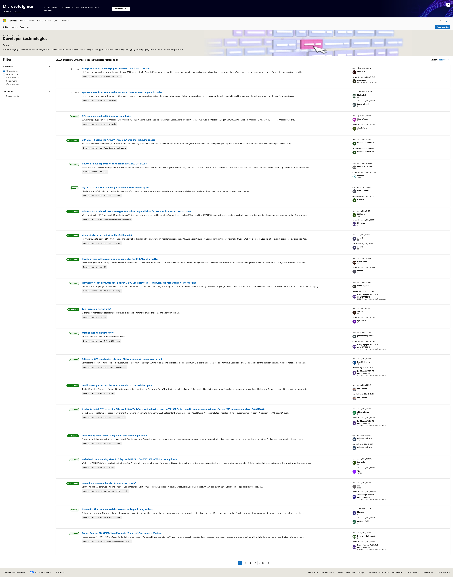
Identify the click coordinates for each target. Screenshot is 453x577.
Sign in (447, 20)
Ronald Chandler (364, 362)
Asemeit (360, 199)
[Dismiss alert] (448, 5)
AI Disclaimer (313, 572)
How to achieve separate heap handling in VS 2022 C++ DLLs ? (114, 163)
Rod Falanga (362, 388)
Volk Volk (361, 71)
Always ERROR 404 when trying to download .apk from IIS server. (116, 68)
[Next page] (268, 563)
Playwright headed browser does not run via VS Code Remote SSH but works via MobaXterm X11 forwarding (139, 282)
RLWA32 (360, 175)
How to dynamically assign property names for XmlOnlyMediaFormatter (120, 258)
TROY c (360, 312)
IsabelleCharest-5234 (365, 143)
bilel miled (361, 95)
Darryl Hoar (362, 262)
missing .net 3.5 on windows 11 (98, 332)
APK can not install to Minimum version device (106, 116)
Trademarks (427, 572)
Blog (340, 572)
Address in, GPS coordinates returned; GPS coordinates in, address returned (122, 359)
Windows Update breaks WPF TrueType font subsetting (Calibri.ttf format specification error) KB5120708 (136, 211)
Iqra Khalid (361, 321)
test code (361, 462)
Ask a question (443, 27)
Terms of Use (397, 572)
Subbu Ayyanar (363, 285)
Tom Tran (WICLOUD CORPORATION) (365, 496)
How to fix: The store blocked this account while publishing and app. (118, 509)
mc (358, 486)
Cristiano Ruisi (363, 521)
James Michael (363, 104)
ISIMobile (361, 214)
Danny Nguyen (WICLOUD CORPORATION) (367, 295)
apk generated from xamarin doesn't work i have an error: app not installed (122, 92)
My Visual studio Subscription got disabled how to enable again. (115, 187)
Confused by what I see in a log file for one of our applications (114, 435)
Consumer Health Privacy (378, 572)
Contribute (350, 572)
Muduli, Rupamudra (365, 166)
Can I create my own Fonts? (96, 308)
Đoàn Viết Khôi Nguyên (366, 536)
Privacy (360, 572)
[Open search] (441, 21)
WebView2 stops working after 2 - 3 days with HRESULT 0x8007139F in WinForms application (130, 459)
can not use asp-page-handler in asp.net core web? (109, 483)
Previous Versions (328, 572)
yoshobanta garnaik (365, 335)
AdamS (360, 238)
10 (263, 563)
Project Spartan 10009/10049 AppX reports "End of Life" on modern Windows (122, 533)
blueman (360, 512)
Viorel (359, 471)
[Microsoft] (4, 20)
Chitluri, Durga (363, 412)
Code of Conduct (411, 572)
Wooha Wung (362, 119)
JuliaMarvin (361, 80)
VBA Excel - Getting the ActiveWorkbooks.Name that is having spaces (118, 139)
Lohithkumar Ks (363, 190)
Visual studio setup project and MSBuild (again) (107, 235)
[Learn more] (17, 74)
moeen (360, 271)
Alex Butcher (362, 128)
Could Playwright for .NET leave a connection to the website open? (117, 385)
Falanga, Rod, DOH (364, 438)
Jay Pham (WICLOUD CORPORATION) (365, 372)
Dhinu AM (361, 223)
